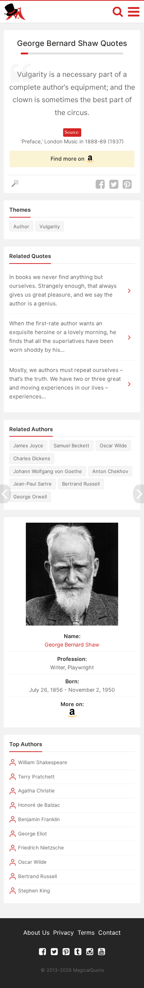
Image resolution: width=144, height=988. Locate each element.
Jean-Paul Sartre (32, 484)
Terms (86, 932)
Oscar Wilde (113, 445)
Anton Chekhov (110, 471)
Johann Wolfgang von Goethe (47, 471)
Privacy (63, 932)
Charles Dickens (31, 458)
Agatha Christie (36, 791)
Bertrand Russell (81, 484)
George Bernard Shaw (72, 644)
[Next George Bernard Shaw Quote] (138, 493)
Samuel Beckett (71, 445)
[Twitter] (54, 953)
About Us (36, 932)
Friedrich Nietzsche (41, 848)
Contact (109, 932)
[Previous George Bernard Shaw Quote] (5, 493)
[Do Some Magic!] (16, 184)
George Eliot (32, 834)
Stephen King (34, 891)
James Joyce (28, 445)
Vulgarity (50, 226)
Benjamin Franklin (39, 819)
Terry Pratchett (36, 777)
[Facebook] (42, 953)
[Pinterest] (66, 953)
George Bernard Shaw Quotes (72, 43)
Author (21, 226)
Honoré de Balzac (39, 805)
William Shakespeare (42, 762)
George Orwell (30, 497)
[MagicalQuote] (15, 12)
